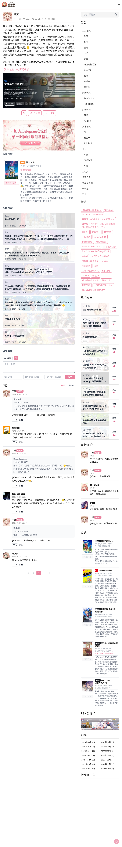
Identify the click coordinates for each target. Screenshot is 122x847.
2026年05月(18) (107, 746)
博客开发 (86, 177)
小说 (86, 53)
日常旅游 (88, 160)
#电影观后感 (22, 69)
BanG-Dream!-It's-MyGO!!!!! (95, 251)
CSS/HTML (89, 103)
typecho (106, 270)
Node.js (87, 120)
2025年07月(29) (107, 768)
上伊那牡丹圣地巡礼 (103, 285)
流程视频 (109, 653)
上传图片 (86, 236)
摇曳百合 (106, 280)
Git (85, 132)
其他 (84, 194)
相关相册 (100, 653)
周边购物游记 (90, 64)
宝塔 (96, 265)
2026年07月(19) (107, 742)
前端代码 (86, 92)
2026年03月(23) (107, 750)
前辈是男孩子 (109, 246)
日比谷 (85, 231)
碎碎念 (85, 188)
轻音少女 (96, 231)
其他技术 (88, 143)
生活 (84, 149)
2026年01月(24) (107, 755)
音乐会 (87, 81)
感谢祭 (87, 86)
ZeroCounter (18, 493)
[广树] (7, 16)
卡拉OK (95, 275)
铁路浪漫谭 (87, 241)
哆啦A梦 (107, 231)
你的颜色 (108, 209)
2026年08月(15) (88, 742)
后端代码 (86, 109)
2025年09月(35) (107, 764)
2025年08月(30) (88, 768)
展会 (86, 58)
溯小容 (15, 553)
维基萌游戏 (87, 182)
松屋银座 (86, 285)
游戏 (86, 41)
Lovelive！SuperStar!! (92, 214)
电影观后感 (101, 241)
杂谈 (86, 165)
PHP (86, 115)
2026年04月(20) (88, 750)
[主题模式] (116, 841)
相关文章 (27, 169)
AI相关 (85, 171)
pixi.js (105, 260)
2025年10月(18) (88, 764)
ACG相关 (86, 30)
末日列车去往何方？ (100, 256)
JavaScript (89, 98)
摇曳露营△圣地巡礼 (91, 209)
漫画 (86, 47)
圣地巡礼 (88, 70)
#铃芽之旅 (8, 69)
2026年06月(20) (88, 746)
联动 (86, 75)
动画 (86, 36)
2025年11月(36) (107, 759)
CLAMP (85, 275)
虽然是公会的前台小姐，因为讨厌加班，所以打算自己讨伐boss (98, 225)
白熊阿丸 (16, 427)
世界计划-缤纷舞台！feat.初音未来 (98, 219)
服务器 (87, 137)
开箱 (86, 154)
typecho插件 (100, 236)
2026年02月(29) (88, 755)
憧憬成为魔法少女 (90, 260)
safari (85, 256)
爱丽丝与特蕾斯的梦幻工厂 (94, 290)
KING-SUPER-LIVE (91, 246)
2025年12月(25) (88, 759)
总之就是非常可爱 (90, 280)
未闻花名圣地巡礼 (90, 270)
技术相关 (86, 126)
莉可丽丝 (86, 265)
